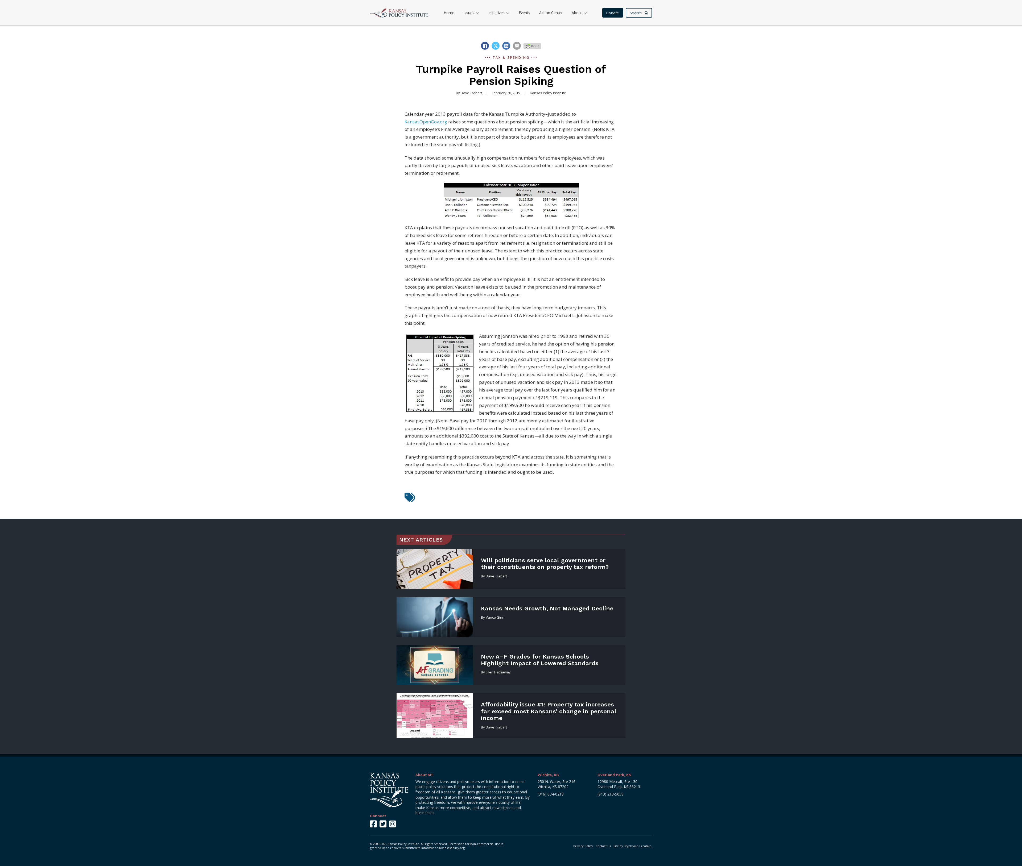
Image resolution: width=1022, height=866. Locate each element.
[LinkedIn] (506, 46)
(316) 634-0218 (551, 794)
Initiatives (496, 12)
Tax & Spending (511, 57)
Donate (612, 12)
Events (524, 12)
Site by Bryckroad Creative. (632, 846)
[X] (496, 46)
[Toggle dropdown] (477, 13)
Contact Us (603, 846)
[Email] (517, 46)
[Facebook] (485, 46)
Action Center (551, 12)
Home (449, 12)
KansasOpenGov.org (426, 122)
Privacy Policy (583, 846)
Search (636, 12)
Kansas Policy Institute (548, 92)
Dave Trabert (471, 92)
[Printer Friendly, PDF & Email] (532, 46)
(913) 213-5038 (610, 794)
